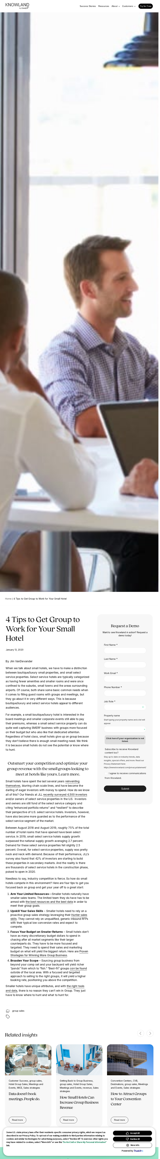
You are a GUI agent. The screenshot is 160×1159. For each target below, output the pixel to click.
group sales (18, 1010)
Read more (19, 1120)
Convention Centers (121, 1080)
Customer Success (18, 1080)
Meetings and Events (71, 1087)
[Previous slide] (140, 1033)
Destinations (117, 1084)
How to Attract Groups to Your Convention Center (128, 1098)
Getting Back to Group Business (76, 1080)
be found (78, 968)
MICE (19, 1087)
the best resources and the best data (49, 901)
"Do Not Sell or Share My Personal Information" (84, 1142)
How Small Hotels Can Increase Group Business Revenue (79, 1102)
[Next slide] (150, 1033)
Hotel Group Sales (18, 1084)
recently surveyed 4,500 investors (65, 794)
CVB (135, 1080)
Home (8, 598)
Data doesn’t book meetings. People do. (24, 1096)
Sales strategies (31, 1087)
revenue (87, 1087)
